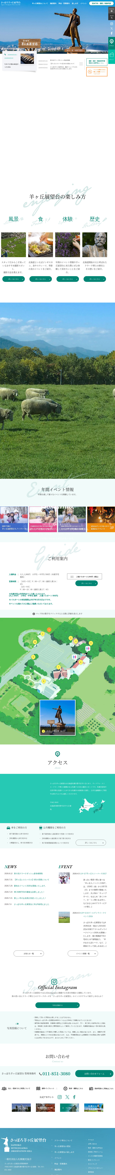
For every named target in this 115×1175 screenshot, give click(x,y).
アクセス (91, 1140)
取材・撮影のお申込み (95, 1148)
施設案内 (53, 3)
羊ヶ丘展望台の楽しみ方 (64, 1152)
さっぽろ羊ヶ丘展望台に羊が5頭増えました (31, 904)
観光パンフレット (94, 1160)
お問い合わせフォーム (94, 1073)
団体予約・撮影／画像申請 (101, 3)
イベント (83, 3)
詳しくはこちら (87, 583)
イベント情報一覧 (83, 953)
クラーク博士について (63, 1140)
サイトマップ (92, 1164)
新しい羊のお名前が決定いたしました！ (30, 898)
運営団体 (91, 1172)
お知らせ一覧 (29, 953)
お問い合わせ (92, 1144)
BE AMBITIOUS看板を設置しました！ (29, 892)
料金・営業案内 (64, 3)
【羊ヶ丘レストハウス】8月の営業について (31, 880)
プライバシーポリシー (95, 1168)
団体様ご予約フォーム (95, 1152)
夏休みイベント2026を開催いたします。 (30, 886)
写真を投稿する (57, 1005)
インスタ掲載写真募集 (95, 1156)
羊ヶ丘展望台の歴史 (57, 548)
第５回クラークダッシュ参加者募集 (28, 873)
